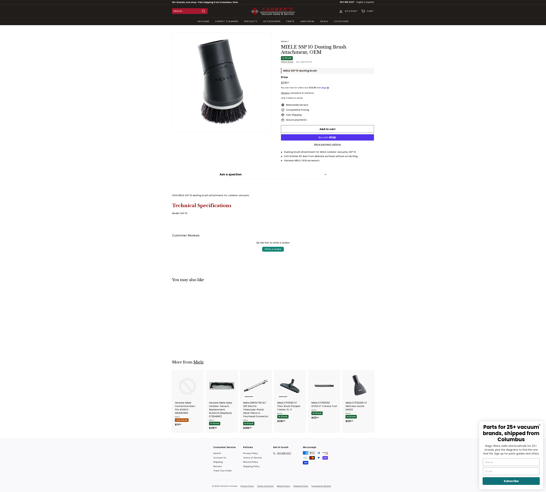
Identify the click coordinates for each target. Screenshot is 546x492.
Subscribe (511, 481)
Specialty (251, 21)
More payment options (327, 144)
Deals (324, 21)
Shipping (285, 93)
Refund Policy (250, 461)
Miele (198, 362)
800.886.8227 (347, 2)
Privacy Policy (250, 453)
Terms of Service (252, 457)
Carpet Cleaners (226, 21)
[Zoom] (221, 82)
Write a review (273, 249)
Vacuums (203, 21)
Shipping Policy (251, 466)
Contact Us (219, 457)
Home (284, 41)
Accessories (272, 21)
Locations (341, 21)
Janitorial (307, 21)
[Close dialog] (539, 424)
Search (217, 453)
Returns (217, 466)
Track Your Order (222, 470)
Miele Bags (287, 61)
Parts (290, 21)
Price (284, 77)
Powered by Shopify (321, 486)
